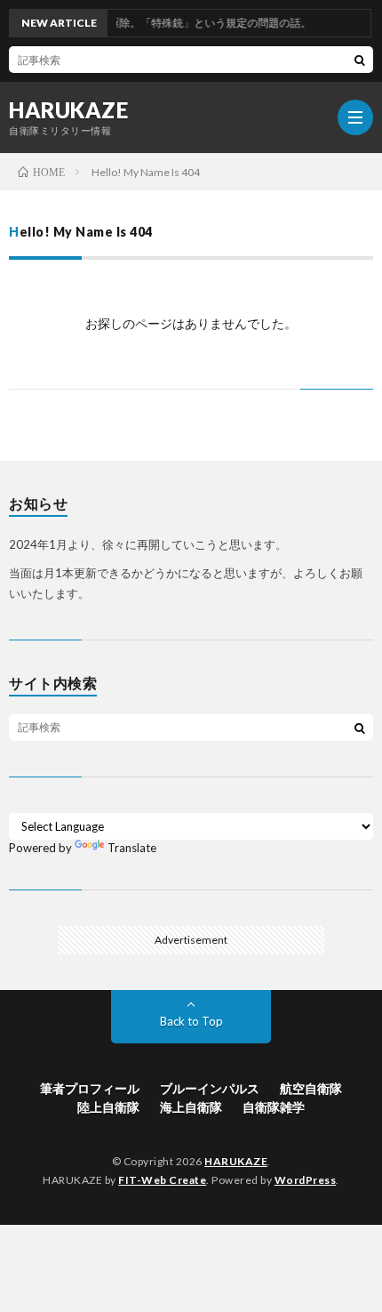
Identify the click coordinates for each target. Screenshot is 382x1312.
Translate (131, 848)
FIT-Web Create (162, 1180)
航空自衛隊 (311, 1088)
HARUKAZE (68, 110)
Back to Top (191, 1021)
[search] (359, 59)
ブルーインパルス (209, 1088)
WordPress (306, 1180)
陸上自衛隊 (108, 1107)
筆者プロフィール (89, 1088)
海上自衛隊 (191, 1107)
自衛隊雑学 (274, 1107)
